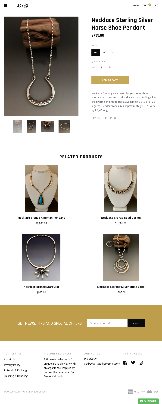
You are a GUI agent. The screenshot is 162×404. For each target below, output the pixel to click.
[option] (41, 66)
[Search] (156, 5)
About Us (9, 359)
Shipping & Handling (16, 376)
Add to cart (110, 80)
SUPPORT (149, 401)
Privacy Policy (12, 365)
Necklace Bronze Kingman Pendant (41, 218)
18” (104, 52)
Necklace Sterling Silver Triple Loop (121, 287)
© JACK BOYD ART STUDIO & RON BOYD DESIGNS (25, 391)
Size (94, 45)
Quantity (98, 61)
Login (136, 5)
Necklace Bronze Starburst (41, 287)
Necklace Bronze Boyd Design (121, 218)
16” (96, 52)
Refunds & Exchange (16, 370)
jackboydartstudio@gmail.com (102, 363)
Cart (146, 5)
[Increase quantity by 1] (110, 67)
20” (113, 52)
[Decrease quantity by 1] (93, 67)
